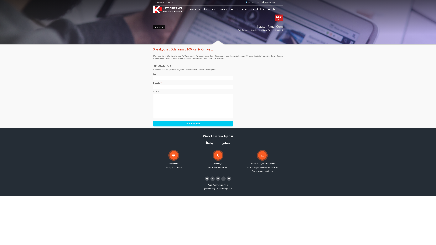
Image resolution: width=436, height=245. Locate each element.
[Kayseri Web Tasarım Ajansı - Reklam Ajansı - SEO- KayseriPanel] (168, 9)
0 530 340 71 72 (169, 3)
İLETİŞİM (271, 9)
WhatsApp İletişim (270, 2)
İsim (156, 74)
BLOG (244, 9)
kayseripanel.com (253, 2)
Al (279, 18)
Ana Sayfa (159, 27)
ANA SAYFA (195, 9)
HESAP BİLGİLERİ (257, 9)
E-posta (157, 83)
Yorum (156, 92)
